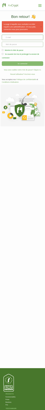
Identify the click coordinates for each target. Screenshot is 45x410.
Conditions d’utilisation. (10, 82)
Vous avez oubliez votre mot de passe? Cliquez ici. (22, 70)
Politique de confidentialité (26, 79)
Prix (7, 405)
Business (8, 402)
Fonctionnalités (10, 397)
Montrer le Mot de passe (14, 50)
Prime (7, 399)
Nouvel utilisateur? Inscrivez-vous (22, 74)
